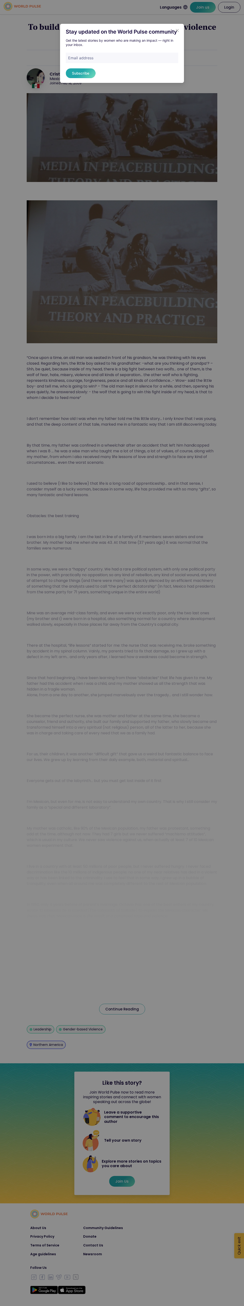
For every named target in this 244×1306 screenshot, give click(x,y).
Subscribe (80, 73)
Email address (80, 57)
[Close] (177, 30)
